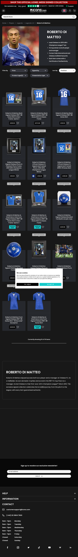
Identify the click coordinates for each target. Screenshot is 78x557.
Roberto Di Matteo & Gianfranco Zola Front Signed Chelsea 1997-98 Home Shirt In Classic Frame (39, 219)
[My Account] (70, 11)
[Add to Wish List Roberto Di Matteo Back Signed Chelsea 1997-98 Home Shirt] (67, 123)
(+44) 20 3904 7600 (14, 515)
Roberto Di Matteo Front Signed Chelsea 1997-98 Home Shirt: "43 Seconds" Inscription (14, 320)
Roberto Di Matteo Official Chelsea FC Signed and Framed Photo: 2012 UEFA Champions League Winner (39, 167)
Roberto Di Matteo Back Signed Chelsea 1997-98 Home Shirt (64, 115)
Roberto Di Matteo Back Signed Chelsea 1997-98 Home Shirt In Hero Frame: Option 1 (14, 116)
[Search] (74, 17)
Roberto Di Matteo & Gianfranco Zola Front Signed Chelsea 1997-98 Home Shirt (39, 320)
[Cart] (74, 11)
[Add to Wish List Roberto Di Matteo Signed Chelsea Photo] (67, 278)
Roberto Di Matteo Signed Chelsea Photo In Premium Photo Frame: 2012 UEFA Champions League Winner (13, 166)
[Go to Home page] (38, 10)
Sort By (55, 70)
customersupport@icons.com (18, 509)
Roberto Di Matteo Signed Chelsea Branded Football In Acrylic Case (64, 217)
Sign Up (37, 476)
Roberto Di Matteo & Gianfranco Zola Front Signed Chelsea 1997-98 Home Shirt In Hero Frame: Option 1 (14, 219)
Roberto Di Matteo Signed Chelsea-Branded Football (14, 268)
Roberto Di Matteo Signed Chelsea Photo (64, 267)
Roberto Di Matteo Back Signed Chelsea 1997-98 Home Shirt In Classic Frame (39, 116)
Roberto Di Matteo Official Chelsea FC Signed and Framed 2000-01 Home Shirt (64, 165)
